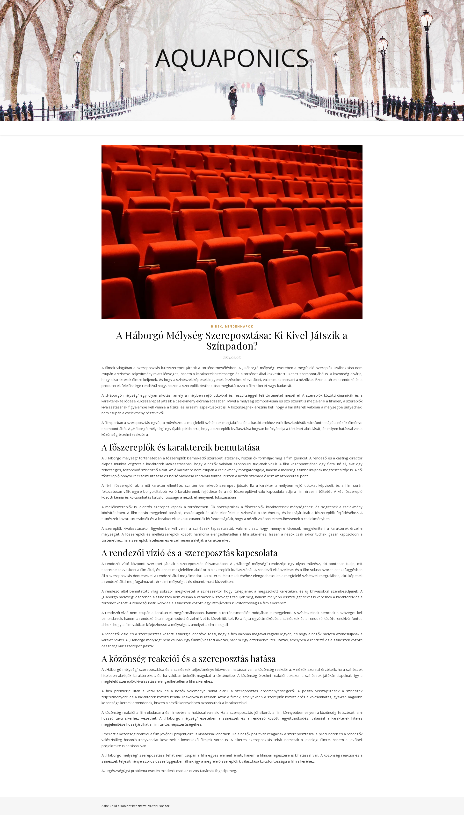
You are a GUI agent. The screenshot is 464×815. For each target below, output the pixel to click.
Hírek (216, 326)
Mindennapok (239, 326)
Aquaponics (232, 57)
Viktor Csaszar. (159, 806)
